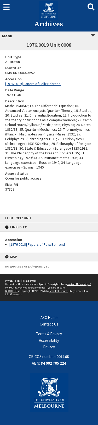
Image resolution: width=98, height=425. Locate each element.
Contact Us (49, 324)
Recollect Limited (58, 291)
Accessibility (49, 340)
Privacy (49, 346)
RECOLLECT (11, 291)
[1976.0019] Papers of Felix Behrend (37, 244)
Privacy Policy (12, 280)
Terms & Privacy (49, 333)
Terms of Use (29, 280)
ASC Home (49, 317)
